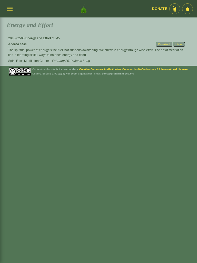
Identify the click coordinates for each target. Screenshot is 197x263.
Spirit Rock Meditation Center (28, 61)
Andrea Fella (17, 44)
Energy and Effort (38, 38)
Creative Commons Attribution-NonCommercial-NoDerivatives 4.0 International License (133, 69)
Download (164, 44)
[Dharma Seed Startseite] (83, 8)
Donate (159, 9)
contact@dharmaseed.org (118, 73)
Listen (179, 44)
